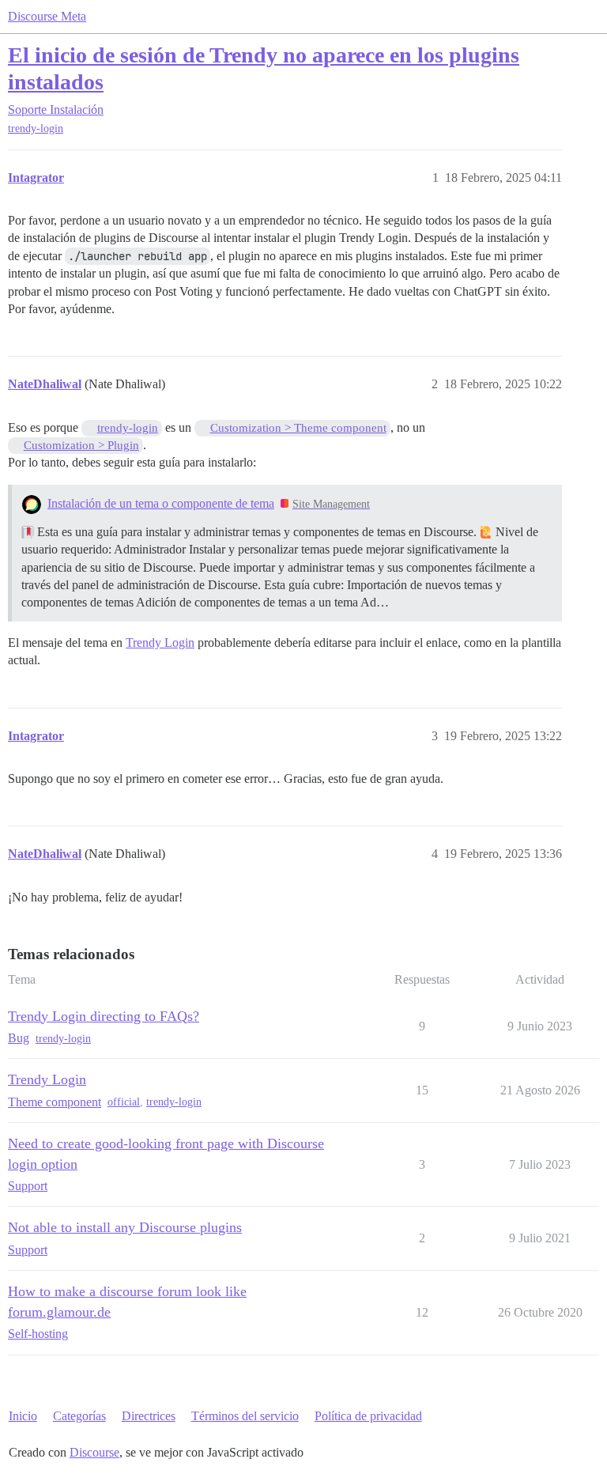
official (123, 1102)
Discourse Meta (47, 16)
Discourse (94, 1452)
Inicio (23, 1416)
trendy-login (35, 128)
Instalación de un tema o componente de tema (160, 503)
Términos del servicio (245, 1416)
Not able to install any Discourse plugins (125, 1227)
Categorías (79, 1416)
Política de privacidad (368, 1416)
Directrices (148, 1416)
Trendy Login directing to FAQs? (103, 1016)
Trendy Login (160, 642)
